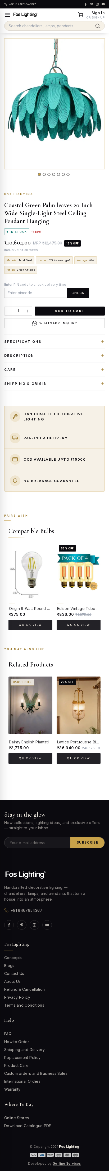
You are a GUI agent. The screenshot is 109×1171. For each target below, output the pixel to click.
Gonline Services (67, 1163)
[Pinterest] (21, 925)
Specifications (23, 342)
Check (78, 293)
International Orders (22, 1081)
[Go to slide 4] (53, 174)
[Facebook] (9, 925)
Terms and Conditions (24, 1005)
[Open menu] (7, 15)
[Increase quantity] (28, 311)
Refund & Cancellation (24, 989)
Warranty (12, 1089)
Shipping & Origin (25, 384)
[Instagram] (34, 925)
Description (19, 356)
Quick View (30, 625)
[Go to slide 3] (49, 174)
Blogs (9, 965)
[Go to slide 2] (44, 174)
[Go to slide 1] (39, 174)
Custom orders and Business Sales (35, 1073)
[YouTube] (47, 925)
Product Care (16, 1065)
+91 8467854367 (26, 910)
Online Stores (16, 1118)
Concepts (13, 957)
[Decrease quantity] (8, 311)
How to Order (16, 1041)
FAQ (8, 1033)
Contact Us (14, 973)
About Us (12, 981)
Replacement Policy (22, 1057)
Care (10, 370)
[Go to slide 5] (58, 174)
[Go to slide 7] (68, 174)
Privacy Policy (17, 997)
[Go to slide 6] (63, 174)
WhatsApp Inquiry (58, 323)
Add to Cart (70, 311)
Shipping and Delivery (24, 1049)
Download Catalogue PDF (27, 1125)
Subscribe (87, 842)
